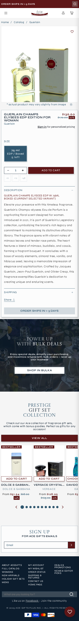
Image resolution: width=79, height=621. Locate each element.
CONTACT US (35, 581)
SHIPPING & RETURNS (34, 576)
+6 (7, 178)
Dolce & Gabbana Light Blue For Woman (16, 485)
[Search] (75, 4)
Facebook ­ (32, 600)
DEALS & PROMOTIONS (62, 566)
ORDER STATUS (36, 572)
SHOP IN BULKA (39, 370)
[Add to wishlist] (72, 31)
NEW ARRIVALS (10, 575)
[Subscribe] (71, 545)
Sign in (42, 126)
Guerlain (34, 22)
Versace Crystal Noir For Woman (48, 485)
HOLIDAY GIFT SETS (13, 579)
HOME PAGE (35, 584)
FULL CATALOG (10, 568)
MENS (5, 582)
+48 (23, 178)
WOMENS (7, 572)
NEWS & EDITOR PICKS (63, 572)
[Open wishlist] (69, 611)
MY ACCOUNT (36, 565)
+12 (15, 178)
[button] (6, 13)
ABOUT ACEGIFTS (12, 565)
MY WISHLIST (36, 568)
